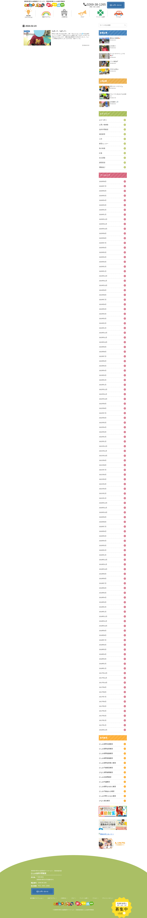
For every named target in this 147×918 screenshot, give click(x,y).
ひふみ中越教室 (104, 782)
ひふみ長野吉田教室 (106, 749)
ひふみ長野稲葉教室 (106, 753)
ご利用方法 (63, 898)
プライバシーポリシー (107, 898)
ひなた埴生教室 (104, 801)
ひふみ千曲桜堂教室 (106, 768)
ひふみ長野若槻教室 (106, 758)
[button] (125, 25)
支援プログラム (51, 898)
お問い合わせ (117, 5)
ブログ (73, 898)
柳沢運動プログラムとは (36, 898)
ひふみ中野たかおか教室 (107, 796)
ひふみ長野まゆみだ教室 (107, 786)
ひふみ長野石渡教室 (106, 744)
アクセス (95, 898)
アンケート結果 (83, 898)
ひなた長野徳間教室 (106, 772)
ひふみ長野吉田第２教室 (107, 763)
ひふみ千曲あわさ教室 (106, 791)
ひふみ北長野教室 (105, 777)
